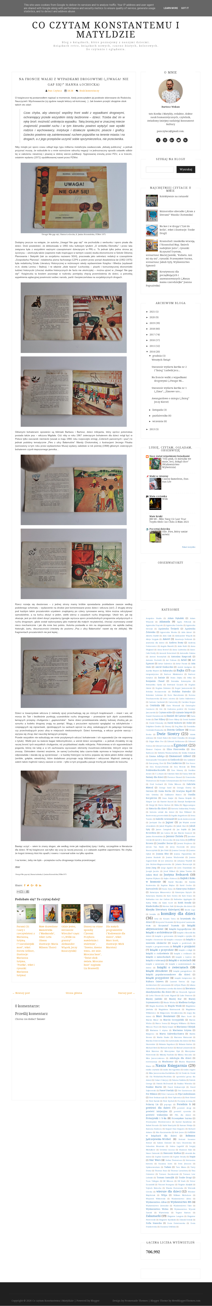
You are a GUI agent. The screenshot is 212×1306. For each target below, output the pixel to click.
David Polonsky (156, 723)
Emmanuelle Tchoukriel (156, 760)
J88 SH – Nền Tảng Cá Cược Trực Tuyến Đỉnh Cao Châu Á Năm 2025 (169, 520)
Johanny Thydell (184, 861)
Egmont (180, 745)
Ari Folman (171, 660)
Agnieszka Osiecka (174, 625)
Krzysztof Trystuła (169, 925)
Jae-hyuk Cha (155, 823)
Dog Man (179, 726)
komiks (153, 914)
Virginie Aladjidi (185, 1185)
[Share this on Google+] (32, 885)
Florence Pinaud (174, 777)
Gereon (150, 791)
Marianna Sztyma (182, 1030)
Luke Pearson (186, 996)
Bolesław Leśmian (154, 695)
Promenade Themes (136, 1300)
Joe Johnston (167, 861)
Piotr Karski (154, 1101)
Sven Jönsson (184, 1164)
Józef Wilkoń (169, 871)
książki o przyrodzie (162, 950)
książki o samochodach (158, 957)
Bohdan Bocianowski (156, 692)
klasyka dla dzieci (184, 906)
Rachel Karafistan (184, 1122)
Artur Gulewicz (165, 664)
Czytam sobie (165, 712)
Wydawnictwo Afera (181, 1199)
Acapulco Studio (154, 618)
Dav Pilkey (159, 719)
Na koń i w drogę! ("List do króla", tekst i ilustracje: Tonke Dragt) (177, 230)
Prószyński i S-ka (156, 1118)
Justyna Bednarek (176, 874)
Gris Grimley (152, 795)
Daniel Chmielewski (154, 716)
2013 (153, 429)
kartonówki (152, 889)
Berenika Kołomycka (181, 681)
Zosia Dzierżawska (176, 1223)
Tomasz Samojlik (165, 1177)
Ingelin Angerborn (179, 816)
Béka (189, 678)
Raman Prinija (186, 1125)
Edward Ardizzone (176, 741)
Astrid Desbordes (164, 667)
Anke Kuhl (182, 646)
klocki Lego (190, 910)
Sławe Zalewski (152, 1153)
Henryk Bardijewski (186, 802)
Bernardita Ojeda (154, 685)
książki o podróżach (182, 943)
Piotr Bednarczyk (156, 1098)
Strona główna (74, 993)
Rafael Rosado (152, 1125)
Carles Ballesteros (187, 699)
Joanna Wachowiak (175, 857)
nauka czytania (152, 1070)
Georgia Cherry (184, 788)
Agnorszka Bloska (168, 632)
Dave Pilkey (174, 720)
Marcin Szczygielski (173, 1020)
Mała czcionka (158, 496)
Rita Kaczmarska (163, 1132)
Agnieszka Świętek (168, 628)
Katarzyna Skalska (154, 896)
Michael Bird (151, 1048)
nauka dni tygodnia (171, 1070)
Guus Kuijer (167, 798)
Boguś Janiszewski (183, 688)
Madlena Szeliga (187, 1002)
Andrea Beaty (176, 642)
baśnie (161, 677)
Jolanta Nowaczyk (183, 864)
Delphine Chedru (153, 726)
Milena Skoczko (185, 1055)
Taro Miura (181, 1167)
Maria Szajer (167, 1027)
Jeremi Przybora (184, 843)
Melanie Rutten (185, 1044)
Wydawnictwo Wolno (157, 1209)
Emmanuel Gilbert (180, 756)
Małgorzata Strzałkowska (171, 1013)
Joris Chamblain (184, 868)
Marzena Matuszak (183, 1037)
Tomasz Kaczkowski (168, 1174)
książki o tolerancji (155, 960)
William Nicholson (182, 1195)
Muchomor (168, 1061)
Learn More (171, 8)
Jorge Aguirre (167, 868)
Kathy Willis (151, 903)
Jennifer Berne (165, 843)
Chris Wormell (173, 706)
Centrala (155, 705)
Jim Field (164, 850)
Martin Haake (163, 1037)
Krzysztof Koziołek (164, 922)
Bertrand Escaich (175, 685)
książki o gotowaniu (164, 936)
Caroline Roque (188, 702)
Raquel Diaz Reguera (175, 1129)
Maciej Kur (175, 999)
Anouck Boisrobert (167, 653)
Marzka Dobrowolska (155, 1041)
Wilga (164, 1195)
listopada (158, 410)
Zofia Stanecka (154, 1223)
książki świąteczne (183, 978)
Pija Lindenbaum (186, 1094)
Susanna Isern (165, 1164)
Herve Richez (164, 805)
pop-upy (167, 1104)
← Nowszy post (21, 993)
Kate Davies (172, 896)
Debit (189, 723)
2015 (153, 346)
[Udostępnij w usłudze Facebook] (27, 891)
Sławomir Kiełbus (172, 1153)
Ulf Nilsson (168, 1181)
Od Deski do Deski (186, 1073)
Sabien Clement (164, 1143)
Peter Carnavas (167, 1094)
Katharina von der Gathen (158, 899)
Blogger (95, 1300)
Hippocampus (189, 805)
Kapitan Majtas (168, 885)
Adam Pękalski (176, 618)
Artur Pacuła (181, 664)
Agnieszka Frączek (154, 625)
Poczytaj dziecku (159, 529)
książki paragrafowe (182, 971)
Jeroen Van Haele (155, 847)
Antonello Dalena (187, 653)
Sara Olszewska (184, 1143)
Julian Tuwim (186, 871)
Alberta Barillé (152, 636)
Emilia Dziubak (188, 753)
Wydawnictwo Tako (182, 1206)
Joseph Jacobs (152, 871)
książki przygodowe (157, 978)
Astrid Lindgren (185, 667)
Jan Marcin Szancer (183, 833)
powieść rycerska (182, 1111)
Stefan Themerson (173, 1160)
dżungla (191, 738)
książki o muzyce (174, 940)
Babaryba (168, 670)
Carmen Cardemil (156, 702)
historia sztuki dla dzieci (162, 812)
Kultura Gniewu (154, 981)
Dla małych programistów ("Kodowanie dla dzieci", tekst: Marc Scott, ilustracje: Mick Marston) (115, 937)
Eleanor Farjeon (153, 749)
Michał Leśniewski (184, 1048)
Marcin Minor (152, 1020)
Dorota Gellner (175, 729)
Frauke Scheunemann (169, 781)
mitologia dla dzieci (180, 1058)
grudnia (157, 355)
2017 (153, 334)
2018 (153, 328)
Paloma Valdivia (179, 1080)
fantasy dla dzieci (154, 777)
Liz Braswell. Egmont (185, 992)
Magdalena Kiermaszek (169, 1009)
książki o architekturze (159, 932)
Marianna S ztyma (159, 1030)
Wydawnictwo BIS (181, 1202)
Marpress (150, 1034)
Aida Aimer (186, 632)
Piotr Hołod (190, 1098)
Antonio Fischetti (154, 660)
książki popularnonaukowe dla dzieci (168, 974)
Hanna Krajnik (185, 798)
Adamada (164, 621)
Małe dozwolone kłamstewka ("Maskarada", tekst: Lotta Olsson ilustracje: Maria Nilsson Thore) (48, 937)
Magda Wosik (175, 1006)
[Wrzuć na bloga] (21, 891)
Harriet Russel (166, 802)
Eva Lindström (174, 763)
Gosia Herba (164, 791)
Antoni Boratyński (158, 657)
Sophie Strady (179, 1157)
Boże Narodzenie (176, 695)
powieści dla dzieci (158, 1107)
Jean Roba (180, 840)
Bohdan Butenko (181, 691)
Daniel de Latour (176, 716)
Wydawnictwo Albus (156, 1202)
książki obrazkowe (157, 971)
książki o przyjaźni (184, 946)
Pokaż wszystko (188, 547)
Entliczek (175, 759)
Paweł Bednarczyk (176, 1087)
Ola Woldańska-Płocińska (160, 1077)
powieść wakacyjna (157, 1115)
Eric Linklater (189, 760)
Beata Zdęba (176, 678)
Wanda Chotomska (174, 1188)
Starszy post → (126, 993)
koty (156, 919)
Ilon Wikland (185, 812)
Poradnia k (183, 1104)
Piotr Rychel (168, 1101)
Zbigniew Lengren (175, 1216)
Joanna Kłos (162, 854)
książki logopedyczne (180, 929)
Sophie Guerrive (162, 1157)
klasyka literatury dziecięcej (163, 909)
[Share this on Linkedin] (40, 885)
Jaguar (169, 822)
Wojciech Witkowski (155, 1199)
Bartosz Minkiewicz (173, 674)
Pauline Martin (154, 1087)
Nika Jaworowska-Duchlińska (162, 1073)
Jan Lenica (165, 833)
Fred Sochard (156, 784)
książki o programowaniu (157, 947)
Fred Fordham (188, 781)
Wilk (165, 499)
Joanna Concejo (179, 850)
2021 (153, 311)
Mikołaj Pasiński (167, 1055)
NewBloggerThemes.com (186, 1300)
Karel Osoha (185, 885)
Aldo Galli (167, 636)
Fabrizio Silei (173, 774)
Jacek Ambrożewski (186, 819)
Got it (185, 8)
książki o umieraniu (155, 964)
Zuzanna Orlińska (168, 1227)
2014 (153, 351)
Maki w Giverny (158, 476)
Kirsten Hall (168, 906)
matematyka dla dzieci (178, 1041)
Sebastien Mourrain (155, 1146)
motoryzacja (151, 1062)
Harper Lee (151, 802)
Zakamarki (153, 1216)
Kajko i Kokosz (170, 878)
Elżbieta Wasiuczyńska (168, 753)
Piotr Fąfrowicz (175, 1098)
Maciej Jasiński (154, 999)
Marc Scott (186, 1016)
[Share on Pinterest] (36, 885)
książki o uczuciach (180, 960)
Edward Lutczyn (163, 746)
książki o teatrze (184, 957)
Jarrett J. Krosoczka (163, 840)
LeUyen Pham (180, 985)
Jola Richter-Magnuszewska (158, 864)
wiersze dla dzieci (168, 1191)
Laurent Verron (177, 982)
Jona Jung (151, 867)
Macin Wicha (169, 1002)
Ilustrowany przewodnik (157, 816)
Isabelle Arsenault (165, 819)
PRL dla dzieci (183, 1115)
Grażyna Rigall (183, 791)
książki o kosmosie (154, 940)
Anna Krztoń (163, 650)
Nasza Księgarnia (171, 1065)
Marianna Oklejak (186, 1027)
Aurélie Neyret (152, 671)
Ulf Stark (182, 1181)
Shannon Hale (185, 1150)
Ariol (184, 660)
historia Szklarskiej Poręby (183, 809)
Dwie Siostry (168, 734)
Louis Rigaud (170, 996)
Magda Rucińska (156, 1006)
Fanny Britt (187, 774)
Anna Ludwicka (179, 650)
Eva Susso (190, 763)
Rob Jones (179, 1132)
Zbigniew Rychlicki (167, 1220)
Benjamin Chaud (155, 681)
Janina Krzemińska (154, 836)
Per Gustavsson (185, 1091)
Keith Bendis (184, 902)
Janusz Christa (174, 836)
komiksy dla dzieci (178, 913)
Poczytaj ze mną (184, 1101)
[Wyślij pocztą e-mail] (18, 891)
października (160, 415)
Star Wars (155, 1160)
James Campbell (163, 829)
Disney (168, 726)
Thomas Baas (161, 1171)
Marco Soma (161, 1023)
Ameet (166, 639)
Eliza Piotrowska (176, 749)
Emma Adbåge (156, 756)
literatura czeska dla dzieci (170, 989)
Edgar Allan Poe (156, 741)
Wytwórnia (164, 1213)
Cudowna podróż (175, 709)
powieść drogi (184, 1108)
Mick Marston (152, 1051)
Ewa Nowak (180, 767)
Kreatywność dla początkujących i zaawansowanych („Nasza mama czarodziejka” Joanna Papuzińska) (169, 278)
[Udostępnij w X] (24, 891)
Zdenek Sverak (185, 1220)
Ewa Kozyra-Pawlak (159, 767)
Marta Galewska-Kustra (171, 1033)
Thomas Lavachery (179, 1171)
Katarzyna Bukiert (185, 889)
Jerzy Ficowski (177, 847)
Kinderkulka (152, 906)
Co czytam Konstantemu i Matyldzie (106, 30)
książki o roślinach (183, 954)
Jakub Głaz (181, 826)
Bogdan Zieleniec (163, 688)
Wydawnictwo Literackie (157, 1206)
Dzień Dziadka (178, 738)
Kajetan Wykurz (153, 878)
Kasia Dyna (167, 889)
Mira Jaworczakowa (155, 1058)
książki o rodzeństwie (157, 953)
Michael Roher (166, 1048)
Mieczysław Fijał (172, 1051)
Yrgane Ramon (183, 1213)
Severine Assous (167, 1150)
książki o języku (185, 936)
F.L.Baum (159, 774)
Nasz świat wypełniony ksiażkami (169, 456)
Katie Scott (167, 903)
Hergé (151, 805)
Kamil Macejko (175, 882)
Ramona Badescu (154, 1129)
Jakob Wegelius (166, 826)
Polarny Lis (152, 1104)
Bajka (180, 670)
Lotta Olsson (154, 996)
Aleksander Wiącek (183, 636)
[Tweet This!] (28, 885)
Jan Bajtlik (182, 829)
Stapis (192, 1156)
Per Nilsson (151, 1094)
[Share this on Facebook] (24, 885)
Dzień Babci (162, 738)
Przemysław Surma (182, 1118)
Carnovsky (173, 702)
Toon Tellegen (152, 1181)
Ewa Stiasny (177, 770)
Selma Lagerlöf (177, 1146)
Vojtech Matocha (153, 1188)
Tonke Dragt (185, 1177)
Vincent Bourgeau (166, 1185)
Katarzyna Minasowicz (160, 892)
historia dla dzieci (158, 808)
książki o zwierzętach (172, 967)
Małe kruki (155, 516)
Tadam (167, 1167)
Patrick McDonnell (164, 1084)
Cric (161, 709)
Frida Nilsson (174, 784)
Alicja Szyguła (152, 639)
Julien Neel (152, 875)
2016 (153, 340)
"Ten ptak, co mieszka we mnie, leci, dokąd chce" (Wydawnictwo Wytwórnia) (176, 463)
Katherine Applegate (183, 899)
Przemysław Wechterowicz (158, 1122)
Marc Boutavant (165, 1016)
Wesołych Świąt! (161, 359)
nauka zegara (189, 1070)
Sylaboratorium (153, 1167)
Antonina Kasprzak (181, 656)
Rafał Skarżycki (169, 1125)
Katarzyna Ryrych (183, 892)
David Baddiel (189, 720)
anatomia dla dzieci (155, 643)
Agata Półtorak (184, 622)
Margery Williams (179, 1023)
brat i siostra (169, 699)
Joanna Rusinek (153, 857)
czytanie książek (184, 712)
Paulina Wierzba (184, 1084)
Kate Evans (187, 896)
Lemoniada (165, 985)
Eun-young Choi (156, 763)
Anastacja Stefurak (183, 639)
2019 (153, 323)
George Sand (165, 788)
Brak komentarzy (90, 90)
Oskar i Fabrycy (161, 1080)
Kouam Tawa (169, 919)
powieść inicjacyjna (156, 1111)
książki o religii (185, 950)
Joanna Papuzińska (182, 854)
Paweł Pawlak (166, 1090)
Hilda (176, 805)
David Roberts (174, 723)
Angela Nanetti (167, 646)
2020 (153, 317)
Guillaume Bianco (173, 795)
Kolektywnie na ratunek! (174, 196)
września (158, 421)
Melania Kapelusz (167, 1044)
